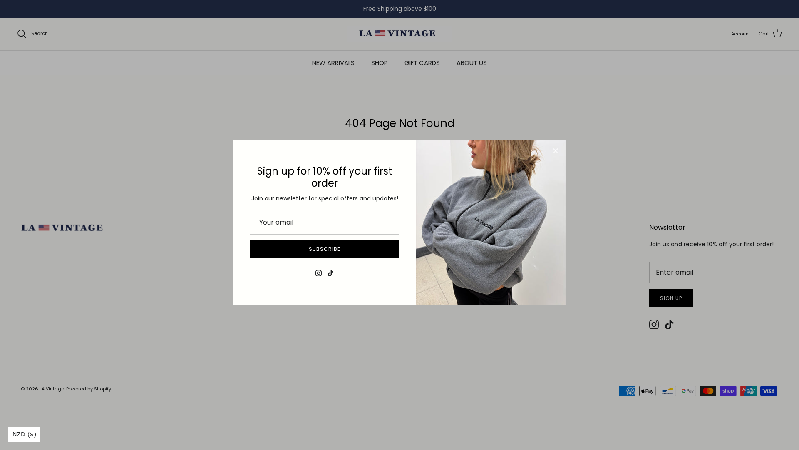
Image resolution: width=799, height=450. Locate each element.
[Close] (555, 151)
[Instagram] (318, 273)
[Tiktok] (331, 273)
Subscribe (324, 248)
